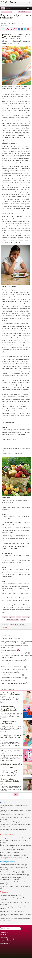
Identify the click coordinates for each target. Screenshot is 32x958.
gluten (12, 617)
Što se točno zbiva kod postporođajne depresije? (15, 886)
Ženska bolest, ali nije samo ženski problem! (13, 855)
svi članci (28, 664)
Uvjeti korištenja (5, 941)
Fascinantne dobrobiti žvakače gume (12, 660)
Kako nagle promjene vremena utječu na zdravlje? (15, 838)
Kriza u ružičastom (6, 680)
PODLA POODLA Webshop (24, 12)
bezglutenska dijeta (12, 619)
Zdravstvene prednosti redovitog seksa (12, 864)
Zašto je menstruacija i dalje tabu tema (12, 814)
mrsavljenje (26, 617)
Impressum (4, 932)
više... (16, 794)
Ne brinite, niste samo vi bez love (11, 675)
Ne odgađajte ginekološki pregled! (10, 822)
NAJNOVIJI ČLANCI (5, 12)
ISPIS (5, 627)
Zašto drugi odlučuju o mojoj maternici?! (13, 669)
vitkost (18, 617)
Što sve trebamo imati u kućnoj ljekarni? (12, 849)
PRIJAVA (22, 624)
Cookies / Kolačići (6, 943)
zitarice (23, 619)
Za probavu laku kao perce (9, 638)
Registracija (8, 8)
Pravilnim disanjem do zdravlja (9, 852)
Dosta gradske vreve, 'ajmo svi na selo (12, 677)
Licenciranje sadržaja (7, 939)
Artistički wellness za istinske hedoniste (13, 683)
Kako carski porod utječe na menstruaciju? (14, 653)
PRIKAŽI (16, 624)
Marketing (4, 937)
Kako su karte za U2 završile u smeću (12, 667)
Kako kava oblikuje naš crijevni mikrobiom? (13, 874)
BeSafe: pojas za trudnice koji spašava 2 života (14, 858)
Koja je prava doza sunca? (9, 650)
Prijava (2, 8)
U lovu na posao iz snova (8, 672)
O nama (3, 934)
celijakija (5, 617)
